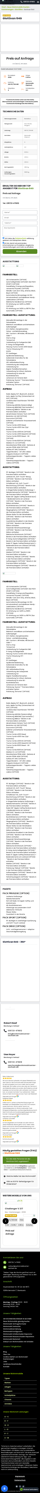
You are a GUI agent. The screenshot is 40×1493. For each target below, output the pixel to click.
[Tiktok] (23, 1486)
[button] (38, 1)
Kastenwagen (8, 9)
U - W (6, 1438)
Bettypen (8, 1391)
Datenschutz (20, 238)
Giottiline (19, 9)
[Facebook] (16, 1486)
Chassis (7, 1399)
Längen (7, 1387)
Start (4, 7)
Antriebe (8, 1404)
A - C (6, 1417)
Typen (7, 1378)
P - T (6, 1434)
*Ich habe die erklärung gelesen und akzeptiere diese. (18, 239)
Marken (7, 1383)
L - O (6, 1429)
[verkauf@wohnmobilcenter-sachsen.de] (4, 1267)
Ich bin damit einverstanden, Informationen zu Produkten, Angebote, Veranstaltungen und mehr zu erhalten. (18, 245)
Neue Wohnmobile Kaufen (18, 7)
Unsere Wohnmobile (13, 1373)
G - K (6, 1425)
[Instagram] (20, 1486)
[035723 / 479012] (4, 1262)
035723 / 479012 (14, 1262)
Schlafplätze (9, 1395)
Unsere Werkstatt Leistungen (15, 1412)
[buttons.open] (4, 1488)
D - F (6, 1421)
